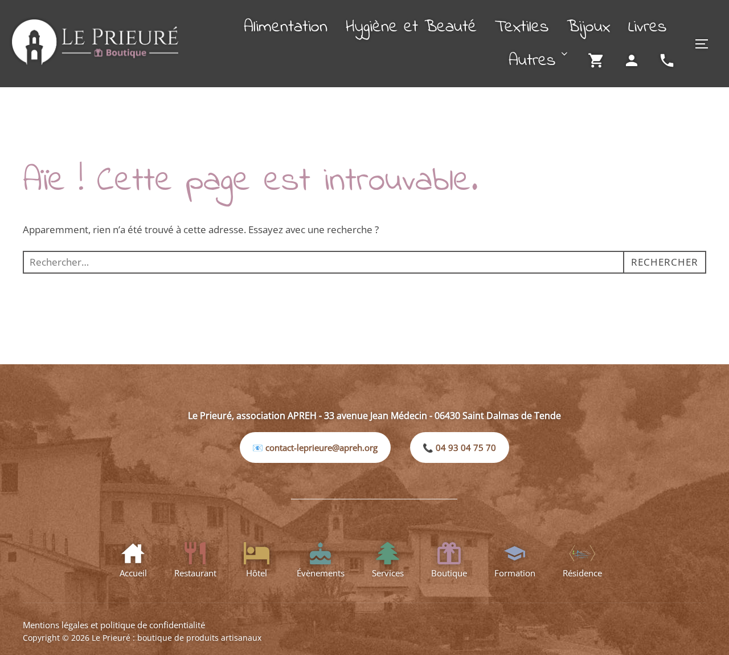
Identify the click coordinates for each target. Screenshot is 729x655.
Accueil (133, 573)
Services (388, 573)
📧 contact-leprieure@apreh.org (315, 447)
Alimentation (285, 27)
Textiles (521, 27)
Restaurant (195, 573)
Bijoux (588, 27)
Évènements (321, 573)
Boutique (449, 573)
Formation (514, 573)
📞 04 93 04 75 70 (459, 447)
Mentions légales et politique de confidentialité (114, 624)
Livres (647, 27)
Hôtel (256, 573)
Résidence (582, 573)
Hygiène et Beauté (411, 27)
